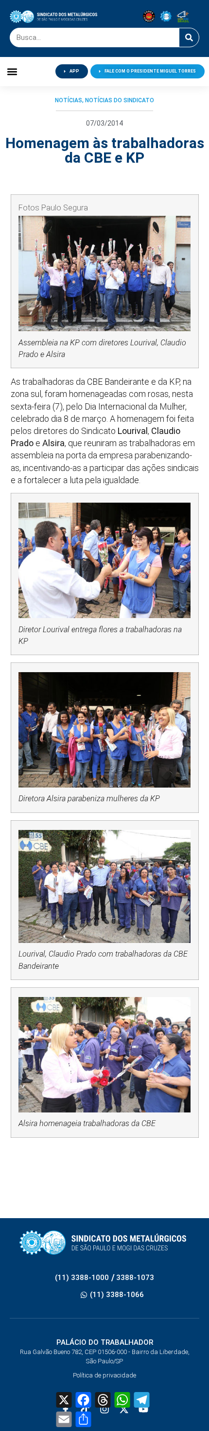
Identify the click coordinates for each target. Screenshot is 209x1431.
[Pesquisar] (189, 37)
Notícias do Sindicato (119, 100)
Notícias (68, 100)
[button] (12, 71)
